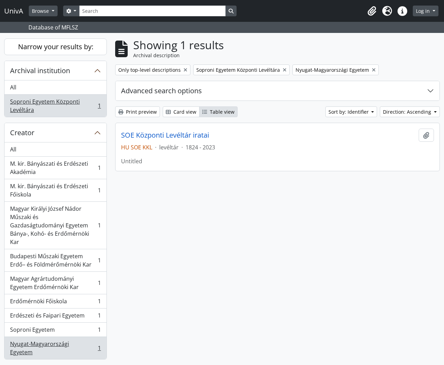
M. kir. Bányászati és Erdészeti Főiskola (55, 190)
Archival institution (40, 70)
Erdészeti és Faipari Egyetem (55, 317)
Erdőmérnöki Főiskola (55, 302)
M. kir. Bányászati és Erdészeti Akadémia (55, 168)
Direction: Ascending (408, 111)
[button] (371, 11)
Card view (184, 111)
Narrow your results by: (55, 46)
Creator (22, 132)
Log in (423, 11)
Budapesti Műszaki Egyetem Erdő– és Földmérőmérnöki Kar (55, 260)
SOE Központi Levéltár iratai (165, 135)
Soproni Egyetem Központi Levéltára (55, 106)
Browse (41, 11)
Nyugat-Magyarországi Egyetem (55, 348)
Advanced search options (161, 90)
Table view (221, 111)
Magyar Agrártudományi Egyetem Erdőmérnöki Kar (55, 283)
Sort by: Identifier (349, 111)
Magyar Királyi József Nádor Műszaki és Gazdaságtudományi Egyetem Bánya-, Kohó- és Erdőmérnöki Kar (55, 225)
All (13, 87)
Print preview (141, 111)
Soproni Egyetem (55, 331)
